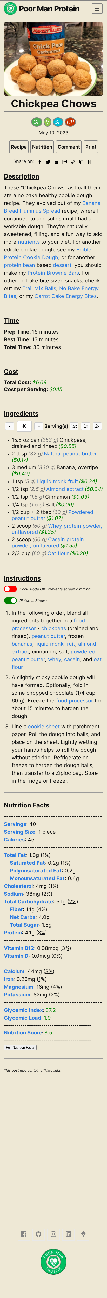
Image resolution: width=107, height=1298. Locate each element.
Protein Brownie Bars (53, 273)
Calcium (14, 971)
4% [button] (41, 909)
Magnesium (18, 987)
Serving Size (19, 832)
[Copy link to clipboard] (73, 162)
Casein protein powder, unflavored (48, 542)
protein (12, 265)
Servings (15, 824)
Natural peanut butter (70, 454)
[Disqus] (53, 1145)
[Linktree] (83, 1235)
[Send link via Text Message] (65, 162)
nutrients (29, 242)
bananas (22, 644)
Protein (13, 933)
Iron (9, 979)
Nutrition (42, 147)
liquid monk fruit (55, 644)
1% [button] (45, 855)
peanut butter (48, 636)
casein (72, 659)
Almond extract (65, 489)
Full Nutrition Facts (20, 1047)
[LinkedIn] (68, 1235)
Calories (14, 840)
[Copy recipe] (81, 162)
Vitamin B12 (19, 948)
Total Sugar (24, 925)
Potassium (17, 995)
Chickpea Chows (53, 103)
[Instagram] (53, 1235)
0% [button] (57, 956)
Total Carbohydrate (28, 902)
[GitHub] (38, 1235)
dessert (62, 265)
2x (97, 426)
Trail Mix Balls (39, 288)
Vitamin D (16, 956)
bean (29, 265)
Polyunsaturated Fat (36, 871)
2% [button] (47, 894)
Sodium (13, 894)
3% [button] (65, 948)
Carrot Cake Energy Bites (66, 296)
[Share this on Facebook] (40, 162)
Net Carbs (23, 917)
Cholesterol (18, 886)
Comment (69, 147)
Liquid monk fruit (57, 481)
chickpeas (53, 628)
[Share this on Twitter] (48, 162)
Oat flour (58, 553)
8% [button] (41, 933)
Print (90, 147)
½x (74, 426)
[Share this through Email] (56, 162)
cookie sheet (44, 726)
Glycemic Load (22, 1018)
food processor (74, 701)
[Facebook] (24, 1235)
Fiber (16, 909)
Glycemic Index (23, 1010)
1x (86, 426)
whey (54, 659)
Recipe (19, 147)
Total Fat (15, 855)
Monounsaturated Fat (37, 878)
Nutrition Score (23, 1033)
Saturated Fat (27, 863)
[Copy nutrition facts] (89, 162)
